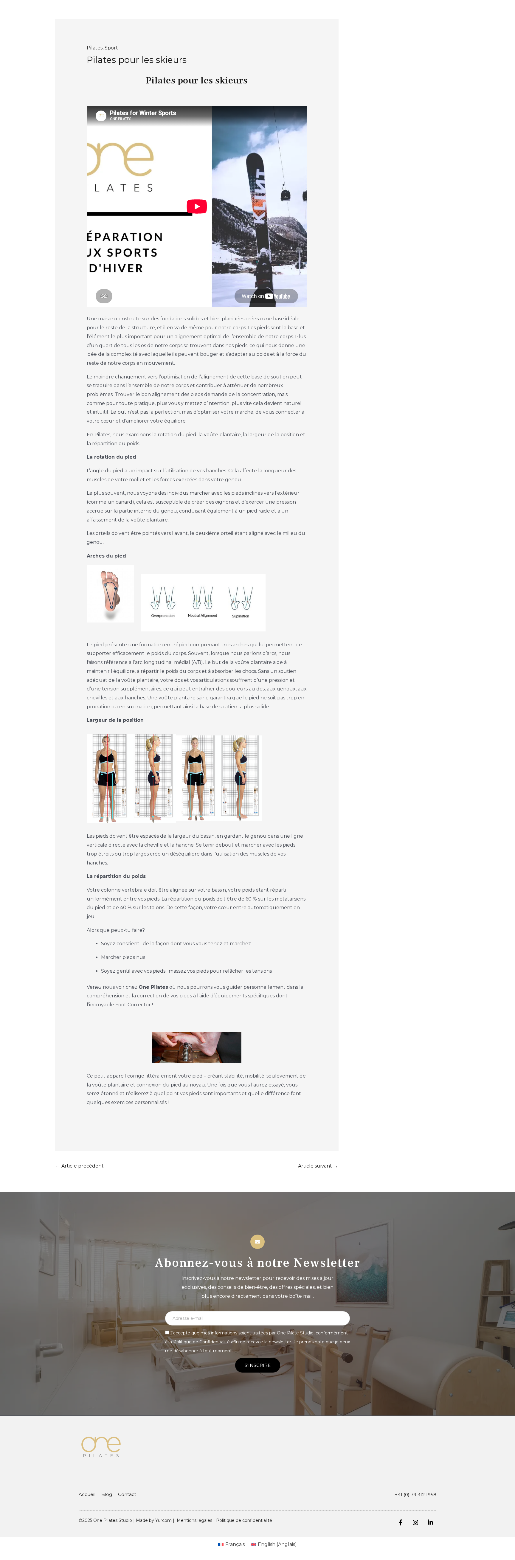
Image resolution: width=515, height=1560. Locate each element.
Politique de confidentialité (244, 1520)
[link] (197, 569)
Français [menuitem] (235, 1544)
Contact (127, 1494)
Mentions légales (194, 1520)
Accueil (87, 1494)
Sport (111, 48)
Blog (106, 1494)
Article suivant (318, 1166)
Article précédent (79, 1166)
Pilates (95, 48)
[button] (197, 778)
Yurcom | (166, 1520)
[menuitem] (231, 1544)
